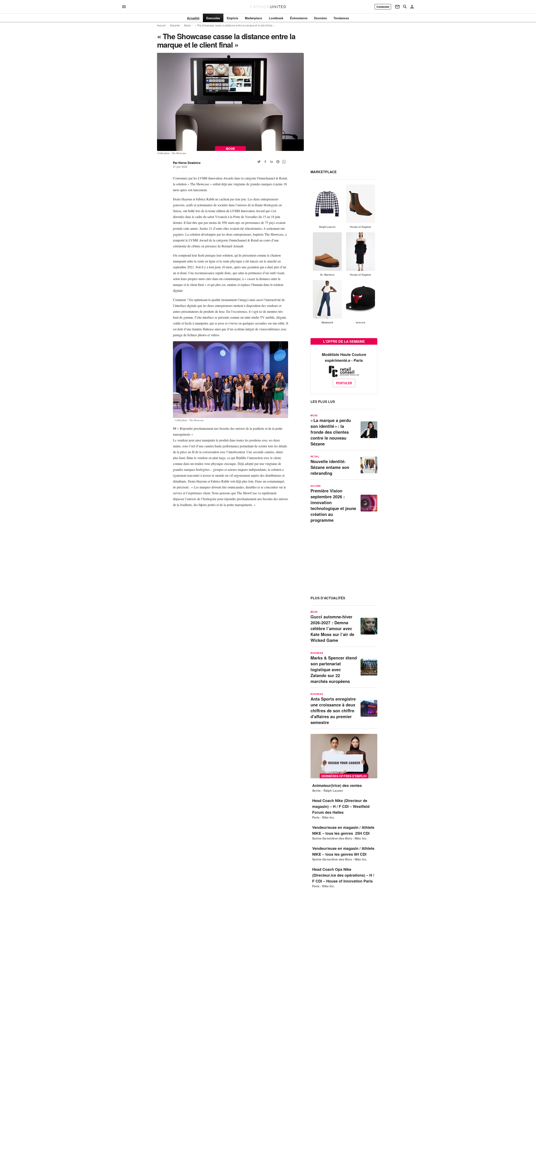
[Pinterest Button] (278, 161)
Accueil (161, 25)
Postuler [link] (344, 383)
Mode (187, 25)
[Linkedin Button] (271, 161)
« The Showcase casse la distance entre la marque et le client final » (234, 25)
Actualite (175, 25)
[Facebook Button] (265, 161)
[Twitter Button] (259, 161)
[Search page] (405, 6)
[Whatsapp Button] (284, 161)
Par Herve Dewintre (187, 163)
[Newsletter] (397, 6)
